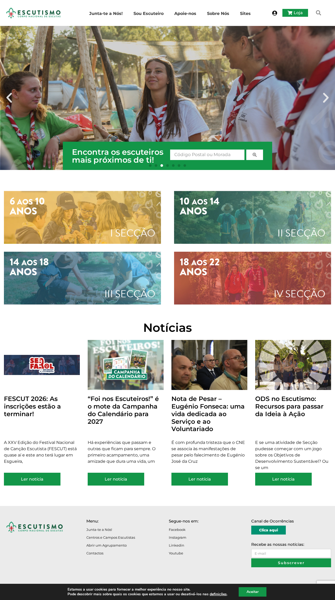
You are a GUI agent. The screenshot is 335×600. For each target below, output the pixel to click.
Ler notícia (32, 479)
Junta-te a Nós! (99, 529)
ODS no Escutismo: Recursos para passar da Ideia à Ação (289, 406)
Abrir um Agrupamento (106, 545)
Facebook (177, 529)
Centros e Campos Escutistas (110, 537)
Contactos (94, 553)
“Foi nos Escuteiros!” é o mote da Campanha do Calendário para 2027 (123, 410)
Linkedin (176, 545)
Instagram (177, 537)
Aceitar (253, 591)
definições (218, 594)
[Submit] (254, 155)
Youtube (176, 553)
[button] (318, 13)
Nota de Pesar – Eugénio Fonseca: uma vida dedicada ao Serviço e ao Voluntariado (208, 414)
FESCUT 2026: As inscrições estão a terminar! (32, 406)
